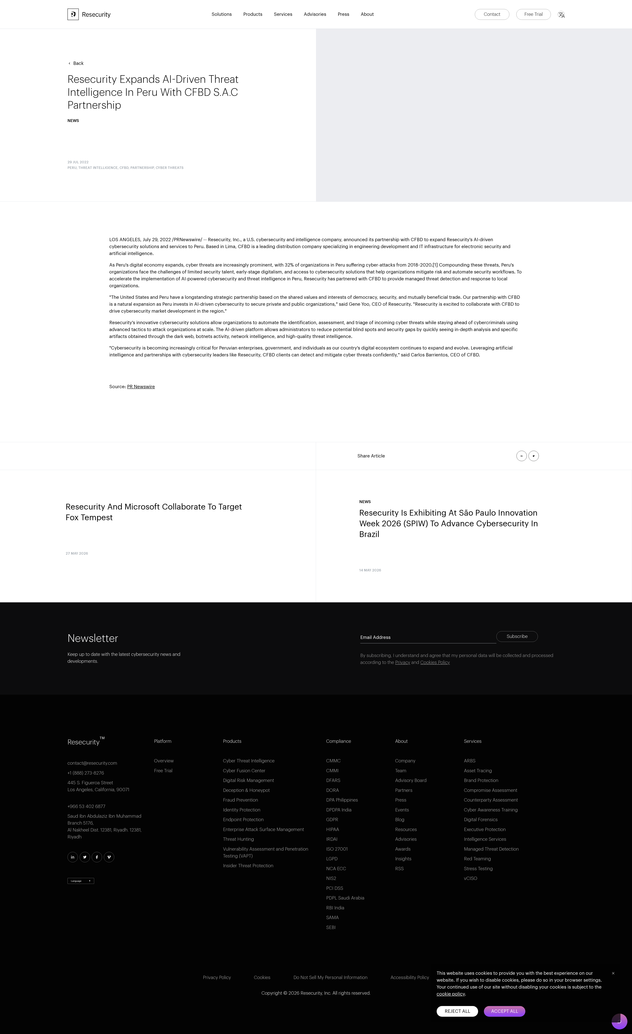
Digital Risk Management (248, 780)
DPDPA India (339, 810)
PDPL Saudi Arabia (345, 898)
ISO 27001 (337, 849)
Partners (403, 790)
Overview (164, 761)
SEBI (331, 927)
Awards (403, 849)
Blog (399, 819)
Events (402, 810)
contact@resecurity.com (92, 763)
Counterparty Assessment (491, 800)
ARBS (469, 761)
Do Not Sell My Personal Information (330, 977)
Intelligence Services (485, 839)
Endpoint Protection (243, 819)
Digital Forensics (481, 819)
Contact (492, 14)
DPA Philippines (342, 800)
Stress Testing (478, 868)
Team (400, 770)
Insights (403, 859)
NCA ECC (336, 868)
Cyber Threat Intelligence (249, 761)
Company (405, 761)
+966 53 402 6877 (86, 806)
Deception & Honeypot (246, 790)
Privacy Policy (217, 977)
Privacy (402, 662)
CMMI (332, 770)
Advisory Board (411, 780)
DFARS (333, 780)
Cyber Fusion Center (244, 770)
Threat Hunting (238, 839)
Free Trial (533, 14)
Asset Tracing (478, 770)
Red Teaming (477, 859)
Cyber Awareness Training (491, 810)
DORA (332, 790)
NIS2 (331, 878)
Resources (406, 829)
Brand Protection (481, 780)
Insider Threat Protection (248, 865)
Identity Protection (241, 810)
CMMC (333, 761)
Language (81, 881)
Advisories (315, 14)
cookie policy (451, 994)
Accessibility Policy (410, 977)
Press (400, 800)
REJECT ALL (457, 1011)
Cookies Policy (435, 662)
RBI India (335, 908)
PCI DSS (334, 888)
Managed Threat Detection (491, 849)
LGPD (332, 859)
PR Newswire (141, 386)
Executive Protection (485, 829)
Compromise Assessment (490, 790)
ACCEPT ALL (504, 1011)
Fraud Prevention (240, 800)
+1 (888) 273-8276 (85, 773)
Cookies (262, 977)
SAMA (332, 917)
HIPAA (332, 829)
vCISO (470, 878)
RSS (399, 868)
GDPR (332, 819)
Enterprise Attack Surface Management (263, 829)
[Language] (561, 14)
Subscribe (517, 636)
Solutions (222, 14)
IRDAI (331, 839)
